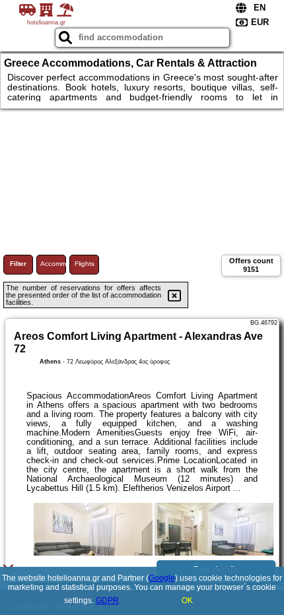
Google (162, 578)
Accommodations (53, 263)
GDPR (107, 600)
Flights (84, 263)
